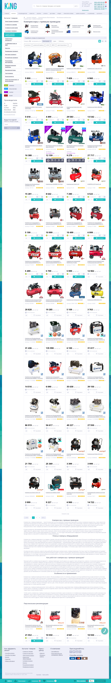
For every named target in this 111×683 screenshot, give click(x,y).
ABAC (14, 107)
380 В (53, 45)
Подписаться (12, 128)
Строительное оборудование (10, 34)
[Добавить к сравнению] (26, 84)
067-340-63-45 (99, 7)
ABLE (14, 109)
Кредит (59, 13)
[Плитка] (99, 41)
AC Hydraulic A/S (8, 112)
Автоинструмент (10, 54)
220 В (47, 45)
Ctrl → (43, 517)
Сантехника (9, 73)
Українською (85, 10)
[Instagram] (80, 651)
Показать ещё (65, 513)
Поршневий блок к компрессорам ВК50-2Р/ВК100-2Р (76, 625)
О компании (91, 13)
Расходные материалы (9, 61)
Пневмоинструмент (11, 51)
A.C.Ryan (6, 107)
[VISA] (72, 658)
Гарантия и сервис (68, 13)
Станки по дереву (11, 24)
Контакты (99, 13)
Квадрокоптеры (10, 70)
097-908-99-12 (99, 4)
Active (14, 112)
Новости (31, 13)
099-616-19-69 (99, 9)
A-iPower (15, 105)
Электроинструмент (12, 21)
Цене (54, 41)
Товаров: (26, 41)
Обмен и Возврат (80, 13)
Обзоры (39, 13)
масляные (28, 45)
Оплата (45, 13)
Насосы (7, 48)
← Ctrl (26, 517)
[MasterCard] (78, 658)
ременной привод (38, 45)
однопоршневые (62, 45)
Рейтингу (61, 41)
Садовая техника (11, 31)
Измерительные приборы (10, 66)
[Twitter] (74, 651)
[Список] (102, 41)
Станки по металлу (11, 28)
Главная (7, 13)
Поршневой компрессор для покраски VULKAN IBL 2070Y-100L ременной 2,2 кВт (33, 626)
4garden (15, 103)
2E (4, 103)
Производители (22, 13)
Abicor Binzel (7, 109)
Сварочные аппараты (8, 39)
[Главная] (24, 17)
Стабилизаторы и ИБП (11, 44)
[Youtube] (77, 651)
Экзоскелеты (9, 76)
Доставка (52, 13)
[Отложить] (29, 84)
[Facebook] (71, 651)
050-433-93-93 (99, 2)
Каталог (13, 13)
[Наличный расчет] (85, 658)
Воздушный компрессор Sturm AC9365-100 (54, 625)
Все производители (9, 114)
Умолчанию (46, 41)
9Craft (5, 105)
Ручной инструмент (11, 57)
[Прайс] (105, 41)
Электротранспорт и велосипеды (12, 80)
